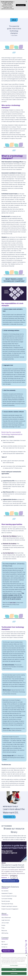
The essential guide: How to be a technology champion (14, 29)
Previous (12, 877)
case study (12, 602)
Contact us (4, 947)
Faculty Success (5, 901)
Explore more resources (9, 880)
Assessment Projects (6, 893)
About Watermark (6, 917)
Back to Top (26, 948)
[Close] (26, 955)
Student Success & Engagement (9, 909)
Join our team (5, 922)
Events (3, 925)
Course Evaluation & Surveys (9, 896)
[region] (14, 965)
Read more (4, 877)
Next (15, 877)
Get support (4, 944)
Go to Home (14, 35)
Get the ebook (20, 5)
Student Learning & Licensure (9, 906)
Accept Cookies (14, 973)
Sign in (3, 941)
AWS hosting (4, 933)
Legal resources (5, 920)
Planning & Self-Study (7, 903)
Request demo (8, 816)
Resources (4, 930)
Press (2, 928)
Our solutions (4, 890)
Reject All (14, 969)
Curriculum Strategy (6, 898)
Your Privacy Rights (14, 965)
